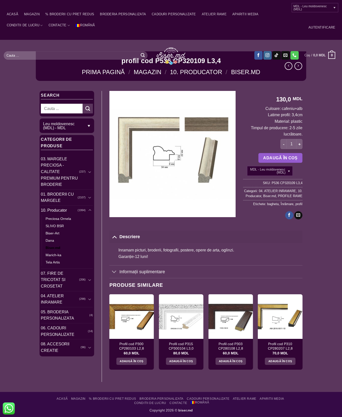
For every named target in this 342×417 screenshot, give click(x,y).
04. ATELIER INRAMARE (52, 299)
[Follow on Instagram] (267, 55)
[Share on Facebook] (289, 215)
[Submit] (142, 55)
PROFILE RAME (290, 196)
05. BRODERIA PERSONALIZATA (57, 315)
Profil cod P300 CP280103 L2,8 (131, 346)
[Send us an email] (285, 55)
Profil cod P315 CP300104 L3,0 (181, 346)
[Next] (302, 334)
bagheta (273, 204)
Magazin (32, 14)
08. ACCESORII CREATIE (55, 347)
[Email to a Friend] (298, 215)
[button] (321, 27)
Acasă (12, 14)
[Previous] (109, 334)
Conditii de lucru (23, 25)
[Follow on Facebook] (258, 55)
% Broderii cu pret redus (69, 14)
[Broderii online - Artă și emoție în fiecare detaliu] (171, 55)
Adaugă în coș (280, 158)
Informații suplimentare (142, 271)
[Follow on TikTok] (276, 55)
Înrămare (287, 204)
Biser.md (245, 72)
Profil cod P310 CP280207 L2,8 (280, 346)
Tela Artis (53, 262)
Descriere (129, 236)
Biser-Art (52, 233)
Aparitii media (245, 14)
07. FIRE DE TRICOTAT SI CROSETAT (53, 279)
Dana (50, 240)
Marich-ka (53, 255)
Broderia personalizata (123, 14)
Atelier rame (214, 14)
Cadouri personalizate (174, 14)
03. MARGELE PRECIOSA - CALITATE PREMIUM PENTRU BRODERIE (59, 172)
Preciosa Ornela (58, 219)
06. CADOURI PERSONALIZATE (57, 331)
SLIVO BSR (55, 226)
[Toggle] (90, 172)
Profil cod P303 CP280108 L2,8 (230, 346)
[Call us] (294, 55)
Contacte (58, 25)
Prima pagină (103, 72)
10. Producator (196, 72)
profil (298, 204)
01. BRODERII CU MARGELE (57, 197)
